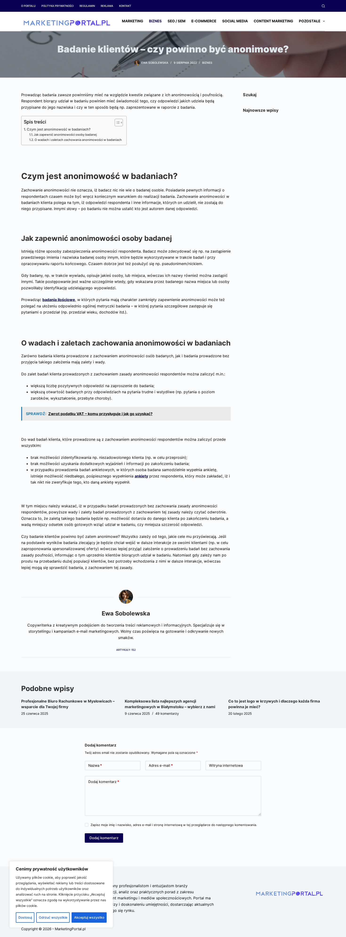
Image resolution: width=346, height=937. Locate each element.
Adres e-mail (161, 765)
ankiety (141, 476)
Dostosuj (25, 917)
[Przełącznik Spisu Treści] (116, 123)
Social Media (235, 21)
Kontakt (125, 6)
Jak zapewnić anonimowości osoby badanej (65, 134)
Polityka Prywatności (57, 6)
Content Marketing (273, 21)
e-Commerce (203, 21)
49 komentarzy (167, 713)
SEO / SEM (176, 21)
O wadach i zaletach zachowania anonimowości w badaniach (78, 140)
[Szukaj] (323, 6)
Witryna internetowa (226, 765)
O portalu (28, 6)
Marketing (132, 21)
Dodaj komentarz (103, 781)
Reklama (107, 6)
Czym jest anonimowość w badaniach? (59, 129)
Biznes (155, 21)
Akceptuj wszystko (89, 917)
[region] (61, 894)
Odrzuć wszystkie (53, 917)
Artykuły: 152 (126, 649)
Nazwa (95, 765)
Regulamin (87, 6)
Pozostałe (309, 21)
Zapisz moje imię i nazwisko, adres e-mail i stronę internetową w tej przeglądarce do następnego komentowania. (174, 825)
